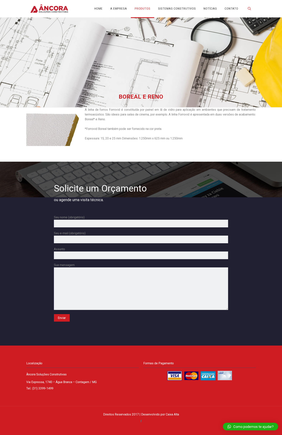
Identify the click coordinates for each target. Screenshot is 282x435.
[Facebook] (141, 421)
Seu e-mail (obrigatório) (70, 233)
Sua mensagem (64, 265)
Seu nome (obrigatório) (69, 217)
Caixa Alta (172, 414)
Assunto (59, 249)
